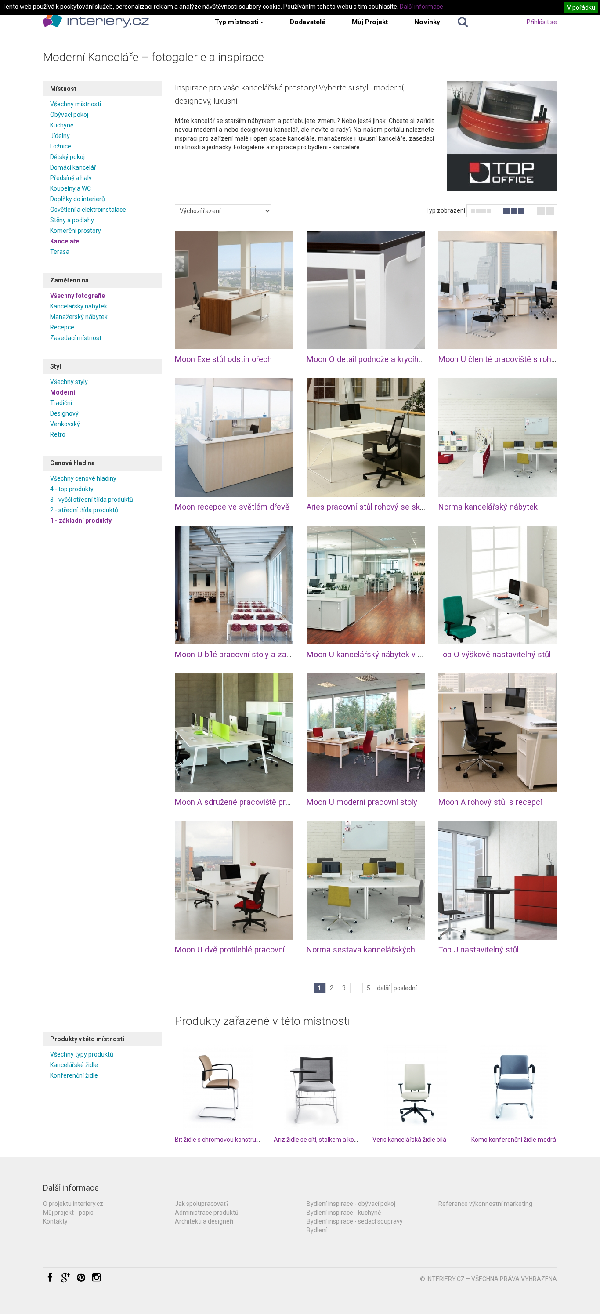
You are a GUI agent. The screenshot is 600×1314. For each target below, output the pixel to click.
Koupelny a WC (70, 188)
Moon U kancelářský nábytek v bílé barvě (379, 654)
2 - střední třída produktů (84, 510)
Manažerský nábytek (79, 316)
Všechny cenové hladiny (83, 478)
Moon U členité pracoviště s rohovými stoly (515, 359)
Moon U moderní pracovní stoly (362, 802)
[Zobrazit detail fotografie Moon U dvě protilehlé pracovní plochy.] (234, 880)
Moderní (62, 392)
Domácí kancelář (73, 167)
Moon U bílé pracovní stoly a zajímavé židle (252, 654)
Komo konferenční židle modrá (513, 1139)
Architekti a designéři (204, 1221)
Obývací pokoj (69, 114)
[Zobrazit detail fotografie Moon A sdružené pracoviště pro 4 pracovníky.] (234, 732)
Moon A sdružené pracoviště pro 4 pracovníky (256, 802)
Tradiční (61, 402)
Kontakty (55, 1221)
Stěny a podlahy (72, 220)
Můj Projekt (370, 22)
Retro (57, 434)
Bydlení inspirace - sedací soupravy (355, 1221)
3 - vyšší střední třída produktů (91, 499)
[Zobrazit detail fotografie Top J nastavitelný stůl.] (497, 880)
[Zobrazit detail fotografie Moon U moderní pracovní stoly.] (366, 732)
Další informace (421, 6)
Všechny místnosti (75, 104)
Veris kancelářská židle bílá (409, 1139)
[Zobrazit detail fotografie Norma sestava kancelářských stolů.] (366, 880)
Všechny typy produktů (81, 1054)
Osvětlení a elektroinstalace (88, 209)
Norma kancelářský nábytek (488, 506)
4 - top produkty (72, 488)
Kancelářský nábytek (78, 306)
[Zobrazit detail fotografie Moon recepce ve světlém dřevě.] (234, 437)
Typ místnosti (236, 22)
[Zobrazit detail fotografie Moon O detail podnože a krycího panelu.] (366, 290)
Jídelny (60, 135)
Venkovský (65, 423)
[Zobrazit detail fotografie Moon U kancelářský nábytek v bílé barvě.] (366, 585)
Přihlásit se (542, 21)
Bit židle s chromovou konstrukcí (219, 1139)
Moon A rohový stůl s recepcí (490, 802)
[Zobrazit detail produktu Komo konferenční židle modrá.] (514, 1088)
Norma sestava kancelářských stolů (371, 949)
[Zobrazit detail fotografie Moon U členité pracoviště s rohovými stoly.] (497, 290)
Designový (64, 413)
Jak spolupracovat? (202, 1203)
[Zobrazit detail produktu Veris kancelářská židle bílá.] (415, 1088)
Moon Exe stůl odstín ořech (223, 359)
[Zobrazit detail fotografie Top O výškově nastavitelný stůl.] (497, 585)
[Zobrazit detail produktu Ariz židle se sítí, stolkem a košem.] (316, 1088)
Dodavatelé (307, 22)
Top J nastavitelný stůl (478, 949)
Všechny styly (69, 381)
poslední (405, 988)
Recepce (62, 327)
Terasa (59, 251)
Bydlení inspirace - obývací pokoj (351, 1203)
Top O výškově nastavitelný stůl (494, 654)
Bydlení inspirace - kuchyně (344, 1212)
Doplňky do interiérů (77, 199)
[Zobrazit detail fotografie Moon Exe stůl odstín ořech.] (234, 290)
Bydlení (317, 1230)
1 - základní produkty (81, 520)
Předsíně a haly (71, 177)
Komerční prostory (75, 230)
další (383, 988)
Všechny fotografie (77, 295)
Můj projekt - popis (68, 1212)
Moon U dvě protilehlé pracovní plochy (242, 949)
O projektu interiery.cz (73, 1203)
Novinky (427, 22)
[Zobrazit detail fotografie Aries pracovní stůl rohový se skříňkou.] (366, 437)
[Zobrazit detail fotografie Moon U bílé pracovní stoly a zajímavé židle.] (234, 585)
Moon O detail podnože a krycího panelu (378, 359)
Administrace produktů (207, 1212)
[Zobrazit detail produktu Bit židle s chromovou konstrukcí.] (217, 1088)
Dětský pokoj (67, 156)
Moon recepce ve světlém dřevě (232, 506)
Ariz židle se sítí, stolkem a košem (320, 1139)
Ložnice (60, 146)
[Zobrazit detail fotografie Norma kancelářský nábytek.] (497, 437)
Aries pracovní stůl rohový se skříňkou (374, 506)
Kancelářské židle (74, 1064)
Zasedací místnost (75, 337)
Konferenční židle (74, 1075)
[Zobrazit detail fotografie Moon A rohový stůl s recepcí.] (497, 732)
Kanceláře (64, 241)
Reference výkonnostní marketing (485, 1203)
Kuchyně (61, 125)
